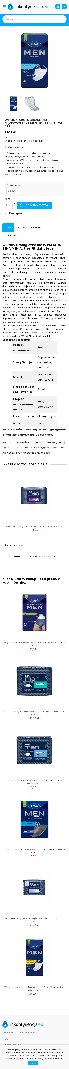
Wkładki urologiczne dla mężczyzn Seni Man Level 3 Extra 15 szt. (34, 713)
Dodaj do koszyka (36, 205)
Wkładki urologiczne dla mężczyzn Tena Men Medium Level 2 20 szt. (34, 989)
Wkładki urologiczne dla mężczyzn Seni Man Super (34, 526)
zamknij (33, 1063)
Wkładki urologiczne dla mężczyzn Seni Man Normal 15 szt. (34, 920)
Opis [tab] (8, 227)
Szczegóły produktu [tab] (32, 227)
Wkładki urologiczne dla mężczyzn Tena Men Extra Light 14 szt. (35, 851)
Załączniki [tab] (13, 235)
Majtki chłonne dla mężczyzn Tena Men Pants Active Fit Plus (34, 644)
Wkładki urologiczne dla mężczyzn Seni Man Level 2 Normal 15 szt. (34, 782)
